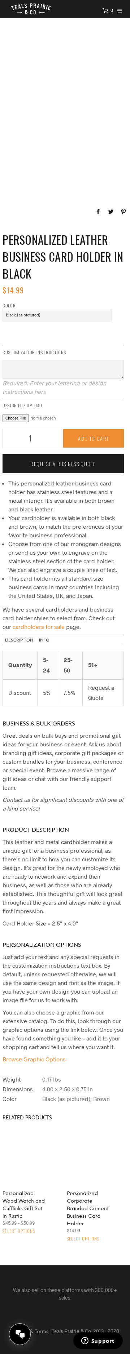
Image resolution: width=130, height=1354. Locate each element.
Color (9, 305)
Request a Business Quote (63, 463)
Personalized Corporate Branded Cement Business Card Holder (88, 1209)
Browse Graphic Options (34, 1059)
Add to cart (93, 438)
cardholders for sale (39, 626)
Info (44, 640)
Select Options (19, 1231)
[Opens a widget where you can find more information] (98, 1341)
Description (19, 640)
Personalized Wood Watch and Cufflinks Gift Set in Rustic (24, 1205)
